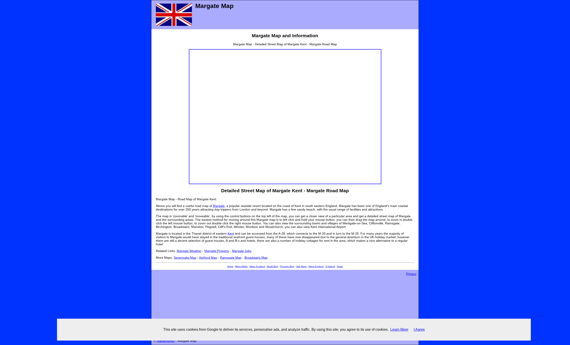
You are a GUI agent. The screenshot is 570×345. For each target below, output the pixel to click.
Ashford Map (208, 257)
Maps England (316, 266)
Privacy (411, 274)
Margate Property (216, 251)
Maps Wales (241, 266)
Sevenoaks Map (185, 257)
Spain (340, 266)
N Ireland (330, 266)
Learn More (399, 329)
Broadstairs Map (256, 257)
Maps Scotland (257, 266)
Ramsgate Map (231, 257)
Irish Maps (301, 266)
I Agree (419, 329)
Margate (219, 206)
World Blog (272, 266)
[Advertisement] (207, 117)
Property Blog (287, 266)
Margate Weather (189, 251)
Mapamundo (166, 341)
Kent (231, 233)
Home (230, 266)
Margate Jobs (241, 251)
